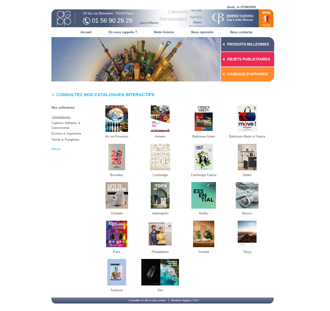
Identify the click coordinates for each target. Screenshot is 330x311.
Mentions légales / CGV (185, 300)
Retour (56, 149)
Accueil (86, 32)
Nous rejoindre (202, 32)
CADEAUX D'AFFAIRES (247, 74)
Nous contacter (241, 32)
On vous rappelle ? (122, 32)
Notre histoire (164, 32)
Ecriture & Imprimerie (66, 133)
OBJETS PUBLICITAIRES (248, 59)
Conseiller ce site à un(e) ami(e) (147, 300)
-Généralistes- (61, 117)
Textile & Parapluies (65, 139)
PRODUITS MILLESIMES (248, 44)
